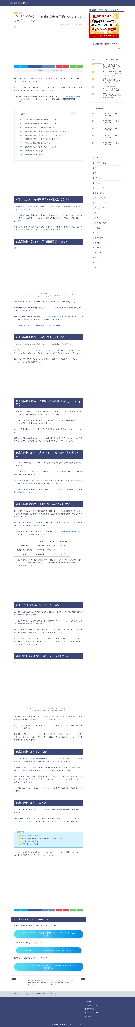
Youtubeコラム (100, 188)
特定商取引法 (89, 1009)
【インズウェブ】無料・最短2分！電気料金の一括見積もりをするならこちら (48, 967)
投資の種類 (99, 238)
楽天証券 (98, 253)
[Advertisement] (48, 178)
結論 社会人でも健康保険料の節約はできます (41, 119)
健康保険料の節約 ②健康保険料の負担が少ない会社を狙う (46, 131)
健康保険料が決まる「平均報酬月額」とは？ (40, 123)
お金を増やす (99, 193)
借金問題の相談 (100, 223)
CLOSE (73, 113)
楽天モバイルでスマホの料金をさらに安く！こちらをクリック (49, 950)
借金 (16, 12)
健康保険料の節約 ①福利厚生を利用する (40, 127)
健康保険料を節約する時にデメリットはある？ (41, 147)
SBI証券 (98, 183)
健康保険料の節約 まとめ (34, 155)
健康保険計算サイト (55, 316)
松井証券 (98, 248)
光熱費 (97, 228)
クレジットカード (101, 208)
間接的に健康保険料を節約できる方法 (38, 143)
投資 (96, 233)
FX (96, 168)
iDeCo (97, 173)
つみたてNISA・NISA (103, 198)
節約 (96, 258)
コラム (97, 213)
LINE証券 (98, 178)
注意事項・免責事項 (92, 1005)
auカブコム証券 (100, 163)
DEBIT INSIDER (19, 2)
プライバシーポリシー (92, 1013)
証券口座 (98, 263)
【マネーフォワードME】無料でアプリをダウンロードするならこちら (48, 934)
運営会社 (88, 1016)
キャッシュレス (100, 203)
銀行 (96, 268)
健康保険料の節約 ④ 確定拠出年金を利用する (41, 139)
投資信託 (98, 243)
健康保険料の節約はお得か (34, 151)
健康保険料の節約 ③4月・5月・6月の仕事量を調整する (45, 135)
